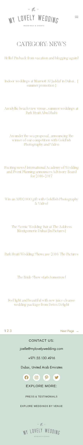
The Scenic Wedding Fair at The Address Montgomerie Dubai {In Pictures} (41, 229)
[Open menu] (76, 17)
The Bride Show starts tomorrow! (41, 277)
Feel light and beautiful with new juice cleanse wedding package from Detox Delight (41, 303)
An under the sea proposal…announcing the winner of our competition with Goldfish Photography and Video (41, 140)
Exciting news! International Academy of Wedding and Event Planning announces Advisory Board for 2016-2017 (41, 172)
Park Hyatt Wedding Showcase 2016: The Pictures (41, 254)
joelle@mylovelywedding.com (41, 349)
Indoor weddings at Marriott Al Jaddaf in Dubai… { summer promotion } (41, 84)
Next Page (69, 331)
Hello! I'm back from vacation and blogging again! (41, 58)
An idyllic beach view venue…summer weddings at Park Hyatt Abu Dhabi (41, 111)
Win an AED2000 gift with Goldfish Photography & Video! (42, 202)
